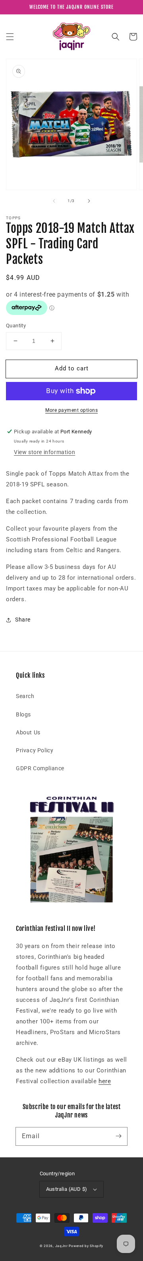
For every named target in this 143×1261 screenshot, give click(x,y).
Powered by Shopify (86, 1246)
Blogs (23, 714)
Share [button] (23, 619)
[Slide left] (54, 201)
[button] (10, 36)
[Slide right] (89, 201)
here (105, 1081)
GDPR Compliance (40, 768)
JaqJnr (61, 1246)
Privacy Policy (34, 750)
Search (25, 696)
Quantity (16, 326)
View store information (44, 452)
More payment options (71, 410)
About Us (28, 732)
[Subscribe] (118, 1136)
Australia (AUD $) (66, 1189)
